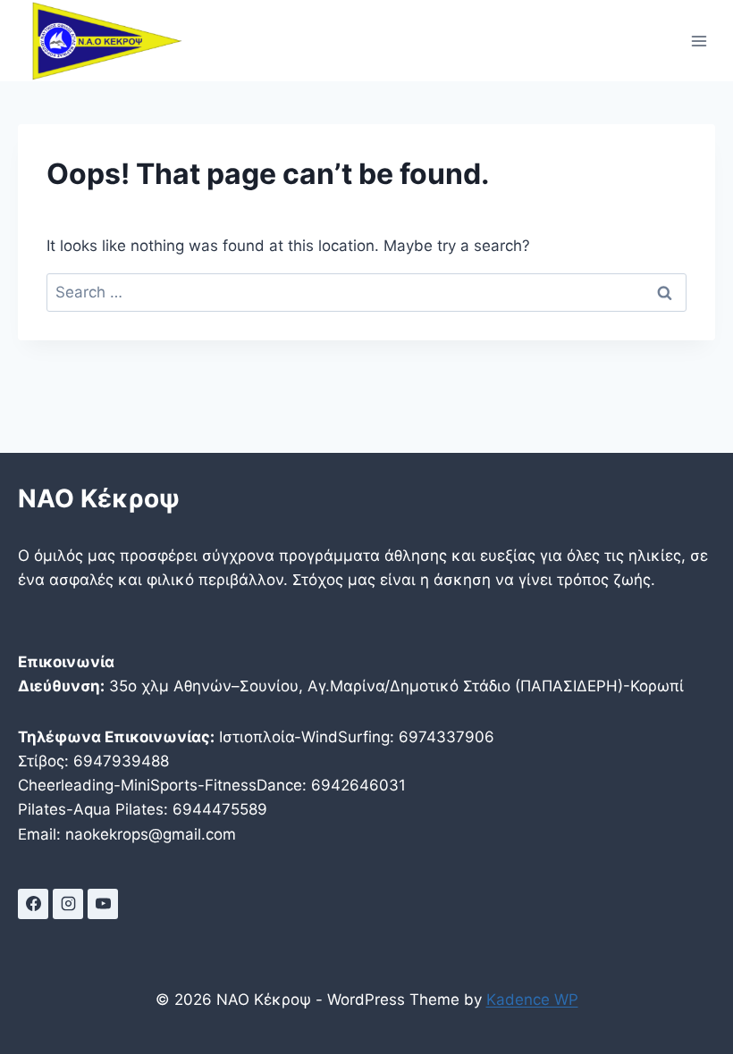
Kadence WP (532, 999)
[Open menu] (698, 40)
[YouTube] (103, 904)
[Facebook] (33, 904)
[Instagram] (68, 904)
